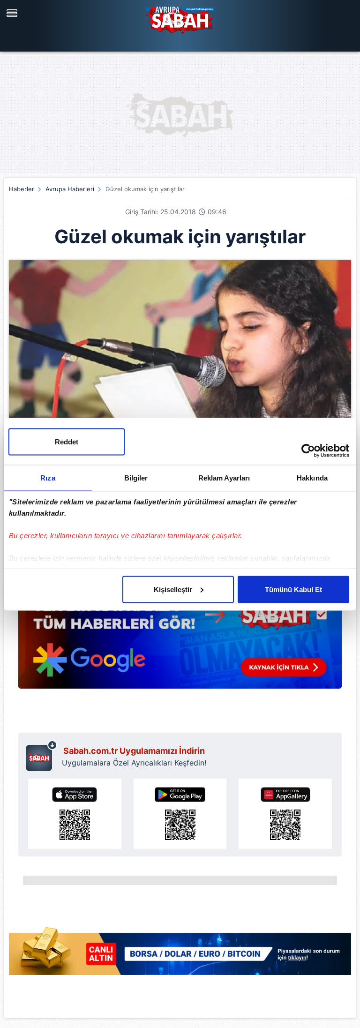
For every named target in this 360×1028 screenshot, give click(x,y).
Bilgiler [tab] (136, 477)
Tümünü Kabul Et (293, 589)
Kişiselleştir (173, 589)
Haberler (21, 189)
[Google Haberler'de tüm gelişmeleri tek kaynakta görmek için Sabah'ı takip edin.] (180, 641)
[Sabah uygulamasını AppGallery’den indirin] (285, 814)
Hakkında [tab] (312, 477)
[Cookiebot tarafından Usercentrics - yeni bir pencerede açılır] (308, 450)
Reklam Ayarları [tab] (224, 477)
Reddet (66, 441)
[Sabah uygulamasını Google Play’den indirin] (180, 814)
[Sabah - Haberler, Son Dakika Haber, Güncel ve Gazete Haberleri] (180, 18)
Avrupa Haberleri (69, 189)
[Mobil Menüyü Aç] (13, 13)
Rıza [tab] (47, 477)
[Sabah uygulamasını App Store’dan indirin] (74, 814)
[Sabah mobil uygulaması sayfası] (41, 755)
